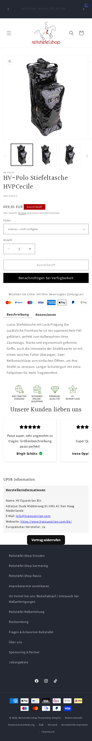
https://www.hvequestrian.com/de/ (46, 521)
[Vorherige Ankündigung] (8, 9)
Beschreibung (18, 314)
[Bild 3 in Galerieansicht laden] (70, 155)
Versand (22, 212)
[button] (9, 33)
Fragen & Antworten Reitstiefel (31, 632)
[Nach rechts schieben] (87, 156)
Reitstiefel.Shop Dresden (27, 556)
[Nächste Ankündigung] (84, 9)
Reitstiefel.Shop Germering (28, 566)
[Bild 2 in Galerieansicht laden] (46, 155)
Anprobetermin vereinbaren (29, 586)
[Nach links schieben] (5, 156)
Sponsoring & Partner (24, 652)
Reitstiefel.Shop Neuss (25, 576)
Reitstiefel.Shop (28, 717)
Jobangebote (18, 662)
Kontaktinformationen (74, 724)
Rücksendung (19, 622)
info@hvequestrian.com (33, 516)
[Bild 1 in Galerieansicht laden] (22, 155)
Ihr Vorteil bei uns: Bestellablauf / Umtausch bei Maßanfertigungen (44, 599)
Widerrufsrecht (74, 717)
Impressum (48, 731)
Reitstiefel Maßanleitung (26, 612)
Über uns (15, 642)
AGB (41, 724)
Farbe (6, 220)
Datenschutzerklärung (21, 724)
